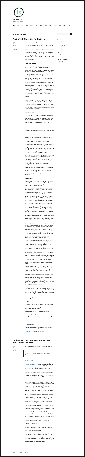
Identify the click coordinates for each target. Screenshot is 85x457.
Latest (18, 25)
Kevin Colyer (15, 48)
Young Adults (61, 25)
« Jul (60, 54)
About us (68, 25)
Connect (26, 25)
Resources (32, 25)
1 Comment (15, 49)
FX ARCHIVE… (18, 20)
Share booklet (40, 435)
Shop (50, 25)
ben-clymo (14, 45)
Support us (41, 25)
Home (14, 25)
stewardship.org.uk (28, 331)
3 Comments (15, 353)
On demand (54, 25)
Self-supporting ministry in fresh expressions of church (31, 341)
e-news (46, 25)
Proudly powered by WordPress (23, 452)
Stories (22, 25)
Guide (36, 25)
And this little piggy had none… (29, 39)
